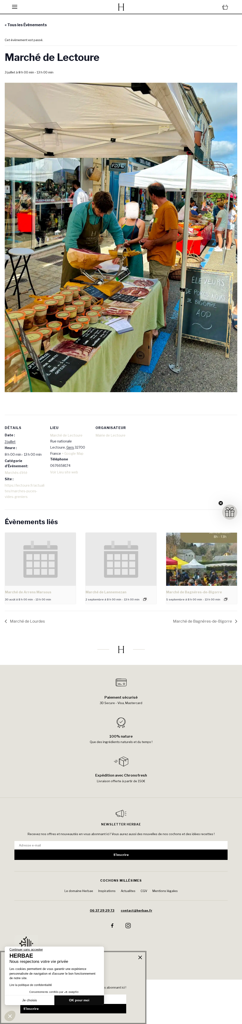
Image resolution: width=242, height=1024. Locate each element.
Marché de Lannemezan (106, 592)
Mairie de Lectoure (110, 435)
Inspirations (107, 891)
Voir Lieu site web (64, 472)
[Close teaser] (220, 503)
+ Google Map (72, 453)
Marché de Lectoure (66, 435)
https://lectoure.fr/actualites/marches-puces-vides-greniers (24, 490)
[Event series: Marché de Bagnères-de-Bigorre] (225, 599)
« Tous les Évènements (26, 25)
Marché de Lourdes (27, 621)
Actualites (128, 891)
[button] (10, 1016)
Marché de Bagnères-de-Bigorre (194, 592)
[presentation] (40, 559)
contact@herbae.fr (136, 910)
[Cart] (193, 7)
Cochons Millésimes (121, 880)
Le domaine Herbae (79, 891)
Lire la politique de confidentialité (30, 985)
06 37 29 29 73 (102, 910)
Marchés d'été (16, 473)
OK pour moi (79, 1000)
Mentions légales (165, 891)
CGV (144, 891)
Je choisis (29, 1000)
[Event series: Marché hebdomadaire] (145, 599)
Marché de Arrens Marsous (28, 592)
